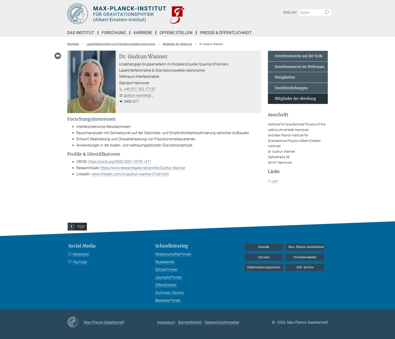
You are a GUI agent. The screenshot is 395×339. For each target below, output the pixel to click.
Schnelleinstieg (171, 246)
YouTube (80, 262)
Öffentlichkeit (165, 285)
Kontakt (263, 247)
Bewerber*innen (168, 300)
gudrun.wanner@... (139, 95)
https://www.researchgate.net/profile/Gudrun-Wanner (142, 168)
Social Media (82, 246)
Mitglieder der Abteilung (295, 98)
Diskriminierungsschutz (263, 267)
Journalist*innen (168, 277)
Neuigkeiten (285, 77)
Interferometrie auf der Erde (299, 56)
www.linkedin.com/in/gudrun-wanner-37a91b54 (130, 174)
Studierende (164, 262)
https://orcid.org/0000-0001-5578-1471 (119, 162)
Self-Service (305, 267)
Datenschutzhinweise (222, 322)
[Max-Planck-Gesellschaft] (75, 322)
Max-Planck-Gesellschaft (306, 247)
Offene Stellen (176, 32)
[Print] (57, 55)
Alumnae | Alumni (169, 292)
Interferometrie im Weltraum (299, 67)
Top (81, 227)
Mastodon (81, 254)
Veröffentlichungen (291, 88)
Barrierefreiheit (190, 322)
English (289, 12)
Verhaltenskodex (305, 257)
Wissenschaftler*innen (173, 254)
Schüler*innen (166, 269)
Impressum (166, 322)
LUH (275, 181)
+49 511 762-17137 (139, 89)
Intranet (264, 257)
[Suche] (326, 12)
